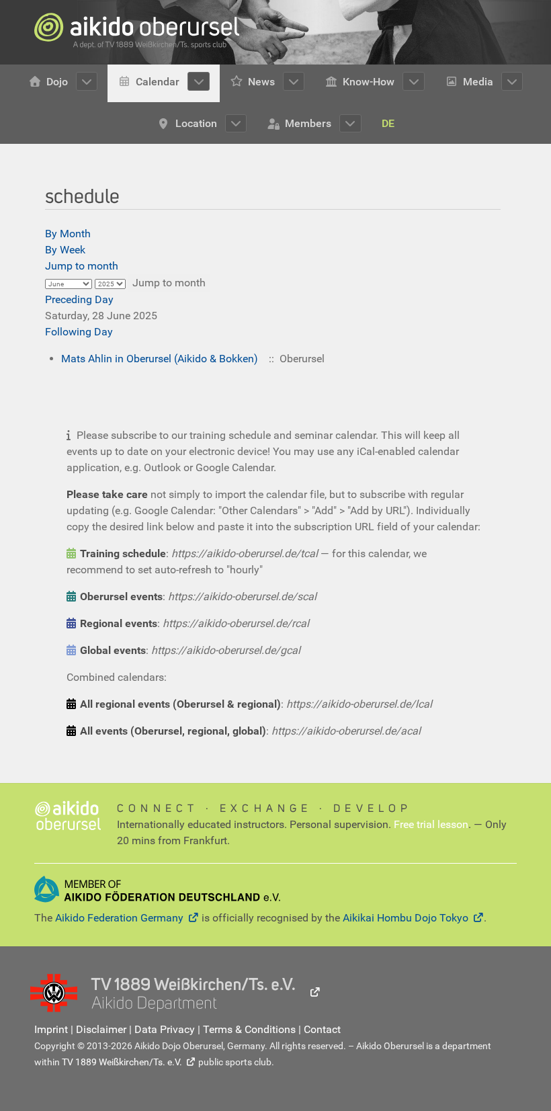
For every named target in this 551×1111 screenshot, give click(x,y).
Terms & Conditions (249, 1029)
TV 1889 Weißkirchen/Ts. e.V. (122, 1062)
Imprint (51, 1029)
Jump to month (81, 265)
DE (388, 123)
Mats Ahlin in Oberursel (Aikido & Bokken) (159, 358)
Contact (322, 1029)
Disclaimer (101, 1029)
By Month (68, 233)
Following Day (79, 331)
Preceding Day (79, 299)
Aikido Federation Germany (119, 917)
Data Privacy (164, 1029)
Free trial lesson (431, 824)
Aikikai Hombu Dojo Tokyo (405, 917)
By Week (65, 249)
